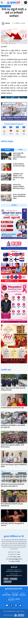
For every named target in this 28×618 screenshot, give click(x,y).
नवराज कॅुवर (15, 595)
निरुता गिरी (11, 600)
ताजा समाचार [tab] (7, 150)
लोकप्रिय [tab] (21, 150)
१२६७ (18, 555)
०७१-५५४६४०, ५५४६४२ (15, 557)
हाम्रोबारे (6, 579)
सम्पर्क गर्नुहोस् (13, 579)
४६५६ (18, 552)
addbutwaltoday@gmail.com (14, 576)
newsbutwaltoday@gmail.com (14, 572)
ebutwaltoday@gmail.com (15, 559)
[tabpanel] (14, 180)
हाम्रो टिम (17, 599)
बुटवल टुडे (7, 23)
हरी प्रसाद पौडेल (6, 595)
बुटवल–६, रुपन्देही (16, 562)
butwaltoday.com (11, 611)
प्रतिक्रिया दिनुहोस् (7, 141)
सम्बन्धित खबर (6, 370)
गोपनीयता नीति (7, 582)
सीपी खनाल (23, 595)
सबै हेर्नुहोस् (14, 205)
